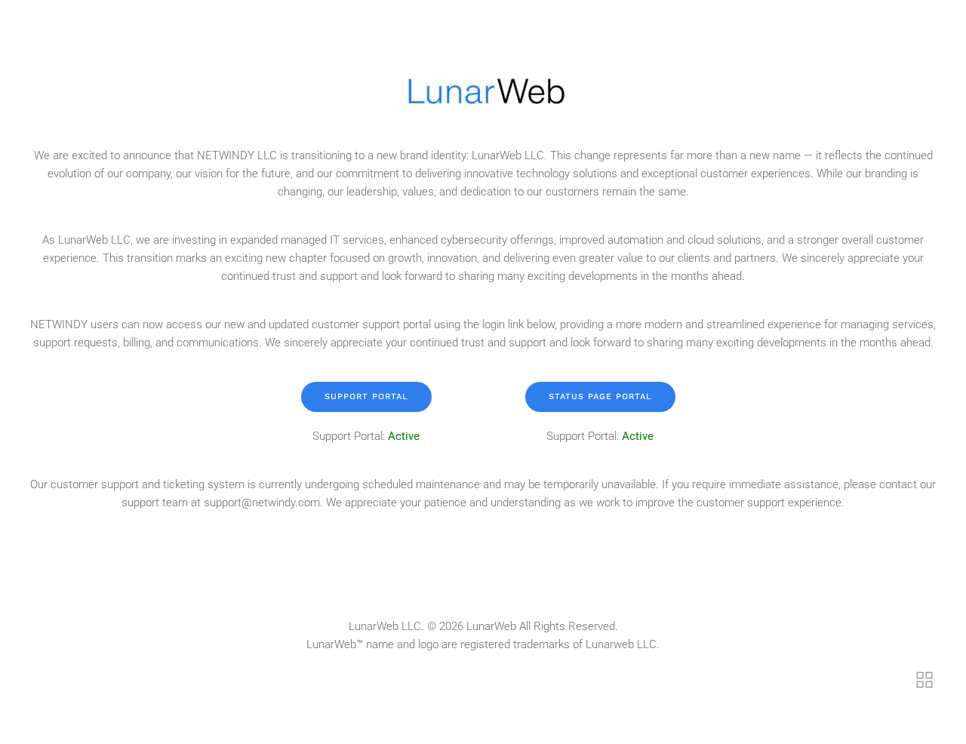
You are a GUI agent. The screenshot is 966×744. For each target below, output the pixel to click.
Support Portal (366, 396)
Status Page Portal (600, 396)
